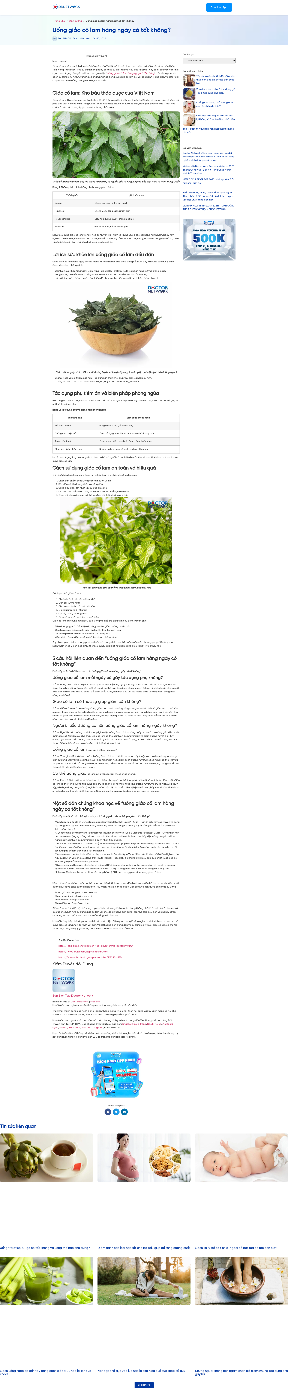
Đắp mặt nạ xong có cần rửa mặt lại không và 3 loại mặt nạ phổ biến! (215, 117)
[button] (108, 1112)
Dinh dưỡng (75, 21)
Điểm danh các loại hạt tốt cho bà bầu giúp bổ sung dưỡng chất (144, 1248)
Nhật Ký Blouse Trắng (134, 1024)
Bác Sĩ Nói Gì (154, 1024)
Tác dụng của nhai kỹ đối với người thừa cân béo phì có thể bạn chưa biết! (215, 80)
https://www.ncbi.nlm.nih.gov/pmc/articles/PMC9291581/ (90, 957)
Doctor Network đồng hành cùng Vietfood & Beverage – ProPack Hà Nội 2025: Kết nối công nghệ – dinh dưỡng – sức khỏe (208, 157)
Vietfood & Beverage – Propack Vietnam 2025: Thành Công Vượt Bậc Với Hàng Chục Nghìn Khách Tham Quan (209, 170)
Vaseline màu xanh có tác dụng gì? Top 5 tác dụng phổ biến (215, 91)
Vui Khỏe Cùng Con (92, 1027)
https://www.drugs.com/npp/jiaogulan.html (83, 952)
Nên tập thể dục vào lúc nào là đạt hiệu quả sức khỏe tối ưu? (141, 1371)
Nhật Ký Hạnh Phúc (70, 1027)
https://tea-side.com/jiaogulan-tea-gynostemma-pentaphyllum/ (95, 946)
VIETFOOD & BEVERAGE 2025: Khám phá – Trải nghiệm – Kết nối (208, 181)
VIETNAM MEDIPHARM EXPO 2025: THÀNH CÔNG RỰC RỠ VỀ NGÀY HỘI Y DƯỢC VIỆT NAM (209, 208)
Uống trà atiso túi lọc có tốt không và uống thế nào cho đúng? (45, 1248)
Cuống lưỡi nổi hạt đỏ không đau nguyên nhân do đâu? (214, 104)
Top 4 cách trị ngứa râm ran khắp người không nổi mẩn (208, 131)
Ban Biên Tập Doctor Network (72, 995)
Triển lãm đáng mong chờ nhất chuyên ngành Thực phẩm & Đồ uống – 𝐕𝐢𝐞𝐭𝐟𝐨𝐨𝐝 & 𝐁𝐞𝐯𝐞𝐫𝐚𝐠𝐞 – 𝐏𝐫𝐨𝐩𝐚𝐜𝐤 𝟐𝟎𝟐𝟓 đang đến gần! (208, 196)
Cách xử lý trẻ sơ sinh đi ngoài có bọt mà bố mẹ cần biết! (236, 1248)
